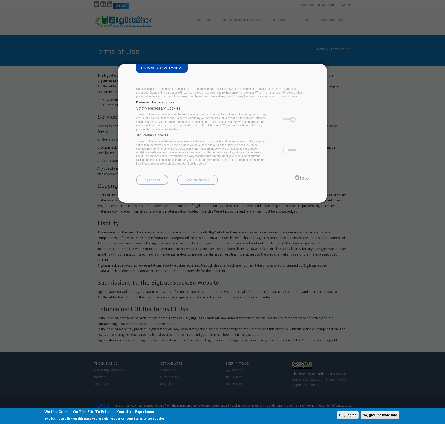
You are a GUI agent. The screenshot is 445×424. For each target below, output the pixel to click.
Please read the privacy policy (155, 102)
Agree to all (152, 180)
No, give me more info (380, 415)
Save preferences (197, 180)
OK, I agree (347, 415)
